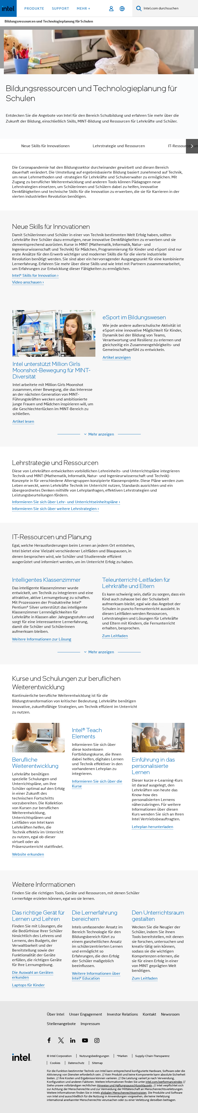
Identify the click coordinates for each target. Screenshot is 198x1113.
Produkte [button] (34, 8)
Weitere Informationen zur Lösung (41, 639)
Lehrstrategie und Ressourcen (119, 146)
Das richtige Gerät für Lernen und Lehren (38, 915)
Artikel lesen (23, 421)
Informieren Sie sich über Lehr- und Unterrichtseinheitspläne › (66, 502)
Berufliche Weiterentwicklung (35, 762)
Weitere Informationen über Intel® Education (96, 976)
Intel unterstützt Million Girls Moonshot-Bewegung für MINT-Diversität (52, 370)
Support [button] (60, 8)
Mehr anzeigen (101, 434)
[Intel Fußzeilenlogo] (21, 1057)
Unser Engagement (85, 1014)
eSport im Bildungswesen (134, 317)
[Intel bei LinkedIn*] (73, 1041)
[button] (99, 367)
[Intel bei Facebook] (49, 1041)
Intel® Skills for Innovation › (35, 275)
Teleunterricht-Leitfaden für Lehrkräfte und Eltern (136, 582)
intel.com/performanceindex (164, 1082)
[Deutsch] (122, 8)
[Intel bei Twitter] (61, 1041)
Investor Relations (122, 1014)
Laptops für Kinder (28, 985)
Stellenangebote (61, 1023)
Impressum (90, 1023)
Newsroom (170, 1014)
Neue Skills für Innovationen (45, 146)
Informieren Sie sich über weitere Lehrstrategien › (55, 508)
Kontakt (149, 1014)
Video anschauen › (28, 282)
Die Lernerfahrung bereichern (94, 915)
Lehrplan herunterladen (152, 826)
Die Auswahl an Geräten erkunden (32, 975)
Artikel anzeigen (117, 357)
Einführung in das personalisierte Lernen (153, 766)
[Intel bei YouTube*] (85, 1041)
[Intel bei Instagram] (97, 1041)
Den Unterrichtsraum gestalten (158, 915)
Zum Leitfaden (115, 635)
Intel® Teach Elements (87, 733)
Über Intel (55, 1014)
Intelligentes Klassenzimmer (46, 579)
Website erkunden (28, 854)
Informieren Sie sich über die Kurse (97, 784)
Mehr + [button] (83, 8)
